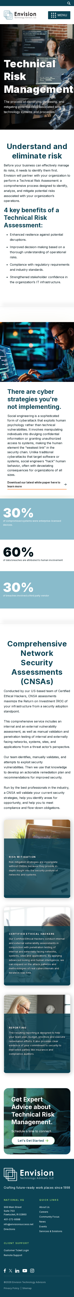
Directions (9, 1229)
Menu (62, 15)
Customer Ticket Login (16, 1250)
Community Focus (49, 1216)
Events (43, 1226)
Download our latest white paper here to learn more (33, 484)
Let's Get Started (31, 1140)
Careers (43, 1212)
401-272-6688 (12, 1219)
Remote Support (13, 1255)
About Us (44, 1207)
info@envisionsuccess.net (18, 1224)
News (42, 1221)
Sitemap (27, 1288)
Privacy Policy (11, 1288)
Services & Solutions (50, 1231)
